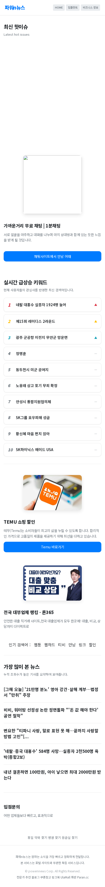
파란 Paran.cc (80, 877)
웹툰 (37, 645)
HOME (59, 7)
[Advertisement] (52, 94)
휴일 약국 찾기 (37, 837)
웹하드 (49, 645)
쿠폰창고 (45, 877)
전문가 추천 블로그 (28, 877)
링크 (82, 645)
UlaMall (65, 877)
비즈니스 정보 (90, 7)
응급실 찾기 (69, 837)
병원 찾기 (54, 837)
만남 (72, 645)
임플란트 (73, 7)
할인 (92, 645)
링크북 (56, 877)
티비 (61, 645)
